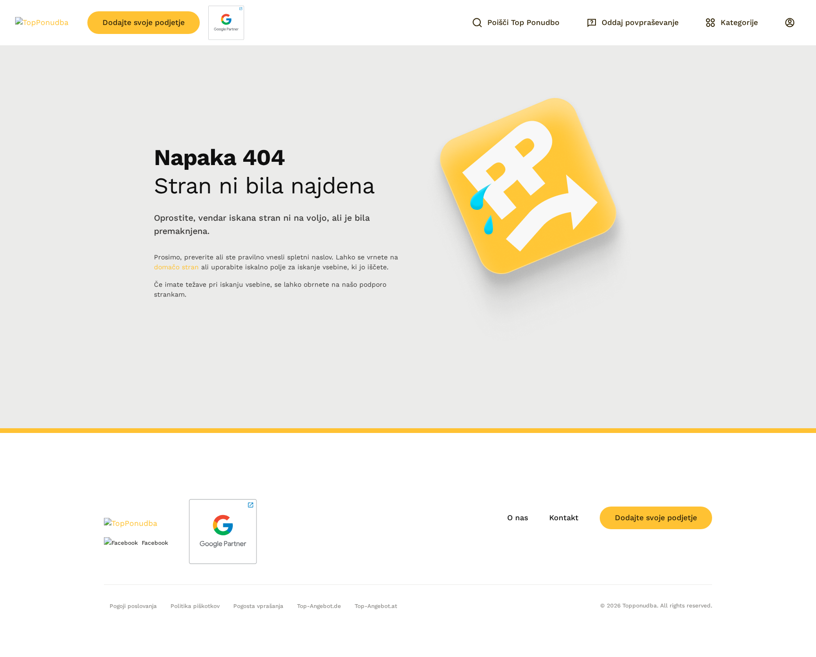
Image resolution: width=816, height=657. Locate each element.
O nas (517, 517)
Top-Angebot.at (376, 606)
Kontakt (563, 517)
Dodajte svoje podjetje (143, 22)
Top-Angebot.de (319, 606)
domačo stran (176, 267)
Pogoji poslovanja (133, 606)
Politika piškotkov (195, 606)
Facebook (155, 543)
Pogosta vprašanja (258, 606)
